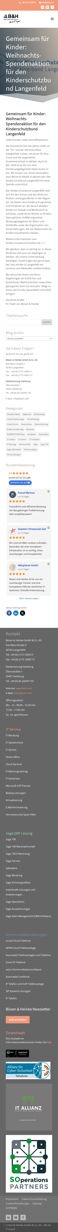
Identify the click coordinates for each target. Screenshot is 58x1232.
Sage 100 (44, 444)
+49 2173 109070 (28, 2)
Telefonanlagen (30, 449)
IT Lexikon (11, 439)
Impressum (12, 1198)
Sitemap (37, 1203)
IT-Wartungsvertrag (17, 771)
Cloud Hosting (33, 419)
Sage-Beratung (14, 875)
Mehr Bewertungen (29, 598)
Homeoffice (43, 434)
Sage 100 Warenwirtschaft (20, 846)
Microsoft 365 (24, 444)
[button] (9, 613)
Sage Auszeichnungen (18, 909)
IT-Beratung (12, 735)
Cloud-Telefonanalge (15, 419)
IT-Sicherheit (13, 778)
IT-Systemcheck (14, 742)
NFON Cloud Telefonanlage (21, 948)
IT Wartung (11, 444)
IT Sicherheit (34, 439)
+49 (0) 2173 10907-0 (21, 371)
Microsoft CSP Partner (18, 785)
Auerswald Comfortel (17, 976)
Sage (35, 444)
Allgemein (27, 414)
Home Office (13, 757)
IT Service (22, 439)
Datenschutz (26, 424)
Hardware (32, 434)
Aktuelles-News (13, 414)
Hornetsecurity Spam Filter (21, 814)
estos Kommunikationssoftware (23, 969)
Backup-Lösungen (16, 793)
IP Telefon (11, 998)
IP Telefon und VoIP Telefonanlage (25, 984)
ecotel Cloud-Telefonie (18, 940)
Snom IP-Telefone (15, 962)
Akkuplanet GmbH (28, 565)
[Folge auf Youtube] (47, 7)
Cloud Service (12, 424)
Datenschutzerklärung (34, 1198)
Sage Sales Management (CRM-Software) (28, 916)
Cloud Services (14, 764)
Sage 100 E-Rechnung (18, 853)
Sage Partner (13, 861)
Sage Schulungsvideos (18, 882)
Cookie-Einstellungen (17, 1203)
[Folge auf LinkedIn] (42, 7)
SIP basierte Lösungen (18, 991)
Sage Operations (14, 449)
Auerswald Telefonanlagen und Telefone (28, 955)
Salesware (11, 868)
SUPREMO (11, 1207)
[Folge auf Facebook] (52, 7)
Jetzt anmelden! (17, 1019)
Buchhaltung (39, 414)
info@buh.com (48, 2)
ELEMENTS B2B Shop (16, 434)
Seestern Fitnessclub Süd (32, 529)
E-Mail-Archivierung (15, 429)
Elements (30, 429)
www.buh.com (24, 688)
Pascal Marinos (26, 492)
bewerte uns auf (19, 482)
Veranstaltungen (14, 454)
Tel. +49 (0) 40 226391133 (18, 392)
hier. (43, 243)
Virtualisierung (14, 800)
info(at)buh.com (21, 398)
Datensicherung (41, 424)
